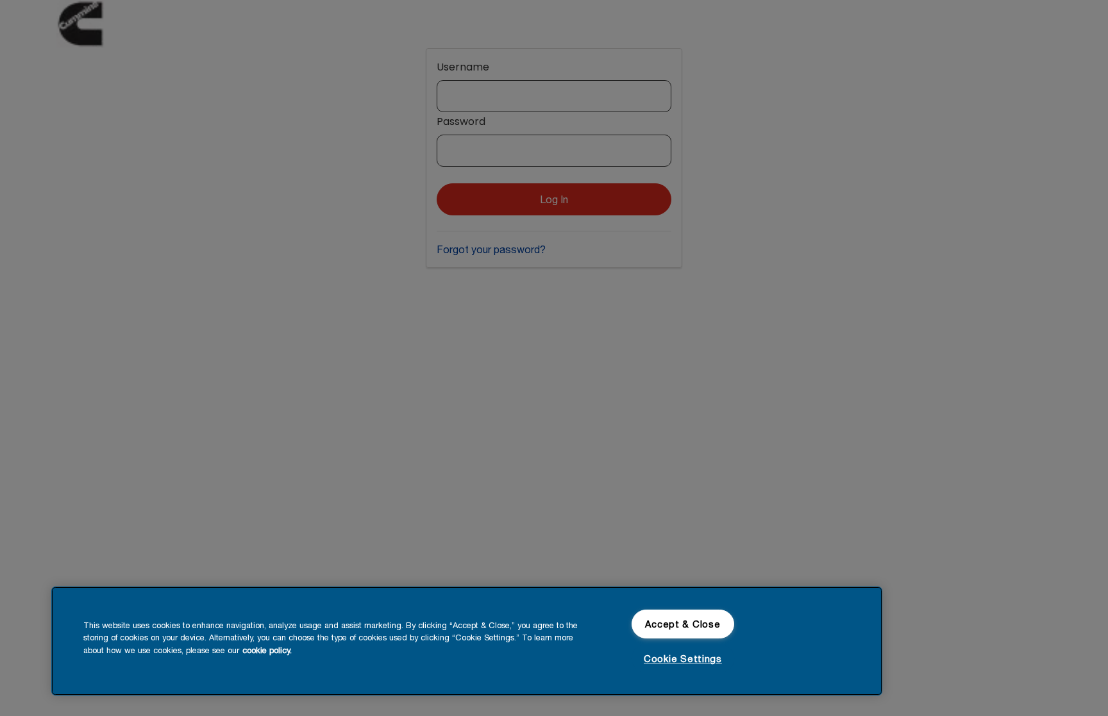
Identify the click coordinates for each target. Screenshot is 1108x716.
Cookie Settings (683, 658)
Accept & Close (682, 624)
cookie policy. (267, 650)
